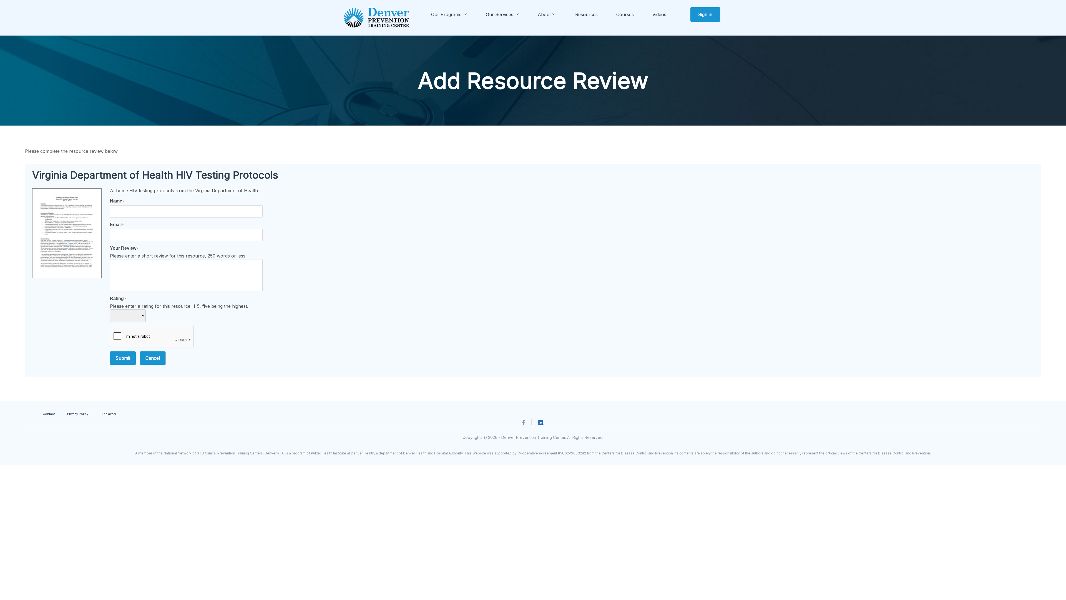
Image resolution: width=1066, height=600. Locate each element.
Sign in (705, 14)
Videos (659, 14)
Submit (122, 358)
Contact (49, 414)
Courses (625, 14)
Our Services (500, 14)
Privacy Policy (77, 414)
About (545, 14)
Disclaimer (108, 414)
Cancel (152, 358)
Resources (586, 14)
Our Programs (447, 14)
